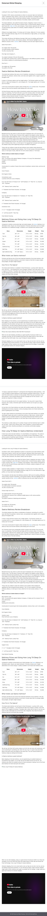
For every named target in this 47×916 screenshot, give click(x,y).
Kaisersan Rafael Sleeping (11, 3)
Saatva (35, 224)
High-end (12, 26)
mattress (16, 41)
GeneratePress (33, 914)
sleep (30, 86)
